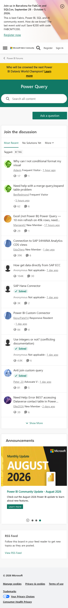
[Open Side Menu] (5, 48)
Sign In (59, 47)
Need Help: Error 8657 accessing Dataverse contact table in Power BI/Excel (34, 399)
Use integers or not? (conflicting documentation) (34, 341)
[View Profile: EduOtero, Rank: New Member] (8, 243)
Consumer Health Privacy (17, 601)
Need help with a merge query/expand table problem (38, 188)
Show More (36, 423)
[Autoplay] (28, 520)
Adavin (17, 170)
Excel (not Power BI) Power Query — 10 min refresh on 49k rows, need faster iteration (37, 218)
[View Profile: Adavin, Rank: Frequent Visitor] (8, 164)
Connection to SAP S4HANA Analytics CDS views (38, 242)
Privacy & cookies (35, 583)
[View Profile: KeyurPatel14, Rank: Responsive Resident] (8, 315)
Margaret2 (19, 225)
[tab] (32, 520)
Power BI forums (15, 58)
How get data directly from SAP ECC (36, 265)
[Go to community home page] (22, 48)
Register (48, 47)
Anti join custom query (28, 370)
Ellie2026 (18, 406)
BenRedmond (21, 194)
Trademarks (9, 591)
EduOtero (19, 249)
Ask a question (49, 115)
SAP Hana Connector (27, 286)
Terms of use (56, 583)
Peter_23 (18, 381)
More (48, 143)
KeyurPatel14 (21, 318)
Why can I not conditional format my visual (37, 163)
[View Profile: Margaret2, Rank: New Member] (8, 219)
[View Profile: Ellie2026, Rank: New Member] (8, 400)
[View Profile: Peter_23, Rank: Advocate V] (8, 373)
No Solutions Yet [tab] (31, 143)
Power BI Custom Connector (31, 313)
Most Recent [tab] (11, 143)
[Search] (38, 48)
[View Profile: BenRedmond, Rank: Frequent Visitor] (8, 188)
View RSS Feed (13, 553)
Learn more (13, 506)
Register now (12, 35)
